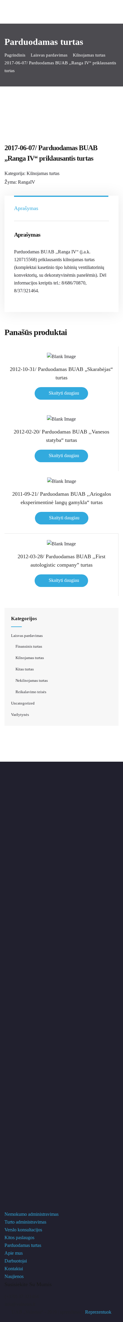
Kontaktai (13, 1268)
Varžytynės (20, 714)
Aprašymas (26, 208)
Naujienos (14, 1276)
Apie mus (13, 1253)
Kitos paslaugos (19, 1237)
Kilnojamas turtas (89, 55)
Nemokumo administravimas (31, 1214)
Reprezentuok (98, 1312)
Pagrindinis (14, 55)
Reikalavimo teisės (31, 692)
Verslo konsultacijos (23, 1229)
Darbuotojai (15, 1260)
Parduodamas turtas (22, 1245)
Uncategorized (23, 703)
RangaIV (26, 182)
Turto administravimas (25, 1221)
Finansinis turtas (29, 646)
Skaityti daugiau (64, 392)
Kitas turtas (25, 669)
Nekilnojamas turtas (32, 680)
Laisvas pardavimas (49, 55)
